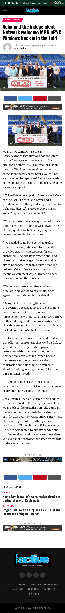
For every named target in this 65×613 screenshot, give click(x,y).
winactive (22, 48)
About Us (10, 584)
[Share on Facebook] (10, 98)
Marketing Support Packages (45, 584)
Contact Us (34, 594)
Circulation (33, 589)
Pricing (22, 584)
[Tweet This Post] (25, 98)
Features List (50, 589)
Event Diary (17, 589)
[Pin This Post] (40, 98)
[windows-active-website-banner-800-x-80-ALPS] (32, 109)
